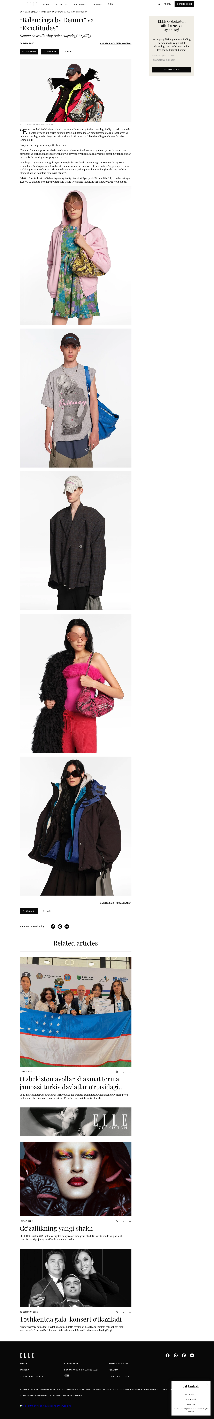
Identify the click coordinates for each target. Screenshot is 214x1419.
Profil (167, 4)
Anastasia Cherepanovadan (115, 43)
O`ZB (111, 1376)
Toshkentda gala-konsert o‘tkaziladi (71, 1319)
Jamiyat (97, 4)
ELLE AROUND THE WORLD (33, 1376)
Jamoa (23, 1363)
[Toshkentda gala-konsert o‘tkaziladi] (75, 1278)
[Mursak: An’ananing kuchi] (75, 1121)
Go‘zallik (61, 4)
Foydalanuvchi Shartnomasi (81, 1370)
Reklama (114, 1370)
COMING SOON (184, 4)
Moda (46, 4)
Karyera (24, 1370)
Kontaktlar (71, 1363)
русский (191, 1400)
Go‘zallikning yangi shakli (56, 1228)
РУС (119, 1376)
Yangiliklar (31, 12)
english (191, 1404)
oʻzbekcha (191, 1395)
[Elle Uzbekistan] (32, 4)
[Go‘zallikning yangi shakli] (75, 1179)
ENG (127, 1376)
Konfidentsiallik (118, 1363)
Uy (21, 12)
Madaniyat (80, 4)
